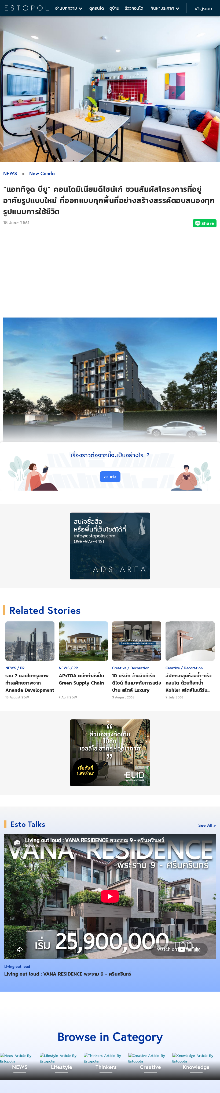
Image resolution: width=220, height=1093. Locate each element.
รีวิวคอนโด (134, 8)
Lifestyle (61, 1067)
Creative (150, 1067)
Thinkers (106, 1067)
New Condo (42, 173)
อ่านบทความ (67, 8)
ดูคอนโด (96, 8)
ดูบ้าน (114, 8)
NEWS (10, 173)
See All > (207, 825)
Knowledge (196, 1067)
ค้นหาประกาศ (163, 8)
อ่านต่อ (110, 476)
